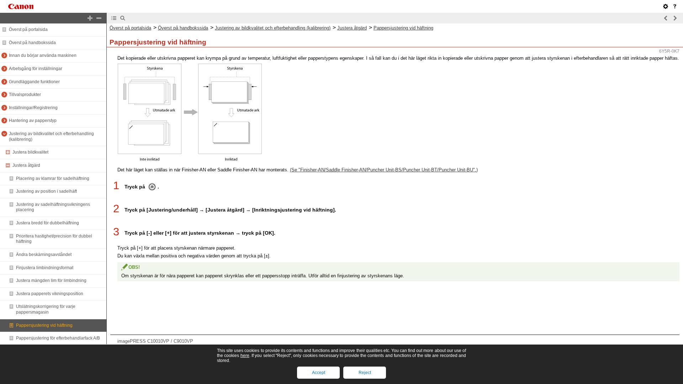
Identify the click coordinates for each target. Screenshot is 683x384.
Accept (318, 372)
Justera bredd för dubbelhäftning (47, 222)
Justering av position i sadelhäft (46, 191)
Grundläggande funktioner (34, 81)
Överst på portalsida (28, 29)
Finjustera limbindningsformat (44, 267)
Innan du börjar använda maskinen (42, 55)
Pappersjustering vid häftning (44, 325)
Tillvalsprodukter (25, 94)
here (244, 355)
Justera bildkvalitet (30, 152)
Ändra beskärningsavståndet (44, 254)
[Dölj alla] (99, 18)
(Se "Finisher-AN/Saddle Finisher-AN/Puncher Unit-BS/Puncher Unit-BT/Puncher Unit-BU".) (384, 169)
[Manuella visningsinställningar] (665, 6)
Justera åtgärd (26, 165)
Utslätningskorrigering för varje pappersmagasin (45, 309)
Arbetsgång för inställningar (35, 68)
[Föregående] (666, 18)
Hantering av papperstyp (33, 120)
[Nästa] (675, 18)
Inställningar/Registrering (33, 107)
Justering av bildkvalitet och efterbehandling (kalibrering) (272, 28)
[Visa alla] (90, 18)
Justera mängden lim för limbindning (51, 280)
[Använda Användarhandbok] (675, 6)
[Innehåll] (114, 18)
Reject (365, 372)
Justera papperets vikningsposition (49, 293)
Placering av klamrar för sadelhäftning (52, 178)
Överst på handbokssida (32, 42)
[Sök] (123, 18)
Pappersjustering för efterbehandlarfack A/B (58, 338)
